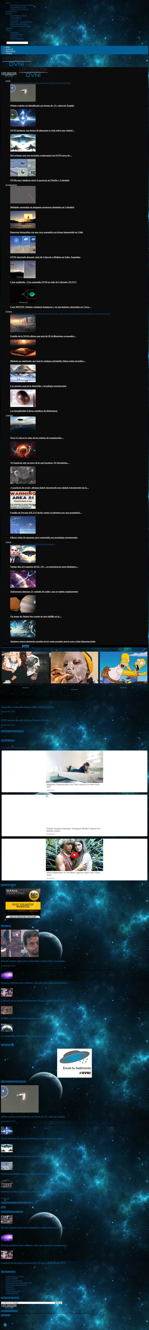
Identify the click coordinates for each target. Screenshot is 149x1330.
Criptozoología (15, 18)
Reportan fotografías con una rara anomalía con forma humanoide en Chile (46, 232)
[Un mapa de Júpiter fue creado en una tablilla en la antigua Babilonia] (23, 612)
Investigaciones (11, 11)
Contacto (9, 53)
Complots (9, 28)
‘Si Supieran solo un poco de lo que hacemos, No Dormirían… (39, 463)
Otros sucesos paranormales (20, 26)
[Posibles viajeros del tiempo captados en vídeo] (7, 1014)
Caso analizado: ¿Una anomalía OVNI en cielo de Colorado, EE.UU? (43, 282)
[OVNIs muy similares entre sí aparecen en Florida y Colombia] (23, 176)
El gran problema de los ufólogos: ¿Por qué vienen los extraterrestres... (34, 983)
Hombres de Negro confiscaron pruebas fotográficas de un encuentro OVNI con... (39, 1191)
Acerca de (9, 49)
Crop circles (14, 20)
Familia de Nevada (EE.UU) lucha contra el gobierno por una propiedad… (46, 512)
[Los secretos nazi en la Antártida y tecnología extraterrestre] (23, 381)
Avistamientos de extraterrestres (21, 5)
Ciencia (8, 30)
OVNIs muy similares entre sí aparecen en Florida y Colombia (39, 180)
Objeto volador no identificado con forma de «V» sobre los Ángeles (42, 105)
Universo (13, 36)
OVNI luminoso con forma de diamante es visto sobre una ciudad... (33, 1138)
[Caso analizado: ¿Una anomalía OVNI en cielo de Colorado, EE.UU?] (23, 278)
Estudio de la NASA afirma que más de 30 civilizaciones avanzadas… (43, 336)
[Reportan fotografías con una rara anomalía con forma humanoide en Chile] (23, 228)
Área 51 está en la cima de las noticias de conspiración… (37, 438)
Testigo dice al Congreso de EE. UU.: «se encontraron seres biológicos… (44, 566)
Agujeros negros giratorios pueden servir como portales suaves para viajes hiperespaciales (52, 641)
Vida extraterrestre (17, 39)
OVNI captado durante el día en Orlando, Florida (25, 720)
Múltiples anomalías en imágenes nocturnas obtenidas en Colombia (42, 207)
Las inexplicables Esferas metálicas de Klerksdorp (34, 411)
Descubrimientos (16, 34)
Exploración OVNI (8, 711)
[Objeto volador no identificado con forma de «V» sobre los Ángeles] (23, 101)
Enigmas (9, 13)
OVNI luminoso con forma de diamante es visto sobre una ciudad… (42, 130)
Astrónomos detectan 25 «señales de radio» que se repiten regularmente (44, 591)
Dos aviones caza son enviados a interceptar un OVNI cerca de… (41, 155)
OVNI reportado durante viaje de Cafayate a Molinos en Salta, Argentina (45, 257)
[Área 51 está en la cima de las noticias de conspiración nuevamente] (23, 433)
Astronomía (14, 32)
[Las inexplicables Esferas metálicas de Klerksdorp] (23, 406)
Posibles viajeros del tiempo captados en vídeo (23, 1018)
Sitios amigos (10, 51)
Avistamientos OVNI (18, 7)
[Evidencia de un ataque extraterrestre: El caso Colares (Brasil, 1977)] (7, 996)
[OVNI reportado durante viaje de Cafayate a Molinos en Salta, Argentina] (23, 253)
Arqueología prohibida (18, 15)
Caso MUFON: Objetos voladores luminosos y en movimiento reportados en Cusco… (50, 307)
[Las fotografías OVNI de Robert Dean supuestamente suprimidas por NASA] (7, 1031)
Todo (12, 83)
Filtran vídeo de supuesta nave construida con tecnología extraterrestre (44, 537)
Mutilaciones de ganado (19, 24)
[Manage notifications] (5, 1325)
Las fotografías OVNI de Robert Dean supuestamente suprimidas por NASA (37, 1036)
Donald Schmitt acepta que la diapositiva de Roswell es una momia (33, 961)
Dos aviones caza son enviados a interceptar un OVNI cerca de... (31, 1156)
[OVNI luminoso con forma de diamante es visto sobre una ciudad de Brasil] (23, 126)
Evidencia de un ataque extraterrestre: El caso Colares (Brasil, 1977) (33, 1000)
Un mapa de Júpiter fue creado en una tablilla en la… (36, 616)
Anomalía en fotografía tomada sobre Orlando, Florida (27, 707)
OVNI (8, 3)
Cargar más (5, 1198)
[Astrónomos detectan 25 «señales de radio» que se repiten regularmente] (23, 587)
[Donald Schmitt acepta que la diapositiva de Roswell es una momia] (20, 956)
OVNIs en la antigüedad (19, 9)
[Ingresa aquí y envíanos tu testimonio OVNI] (74, 1077)
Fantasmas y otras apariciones (21, 22)
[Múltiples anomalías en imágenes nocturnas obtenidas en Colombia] (23, 203)
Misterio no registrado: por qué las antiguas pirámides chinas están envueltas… (48, 361)
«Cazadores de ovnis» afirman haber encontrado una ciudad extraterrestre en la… (49, 487)
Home (8, 47)
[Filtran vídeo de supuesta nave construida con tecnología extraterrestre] (23, 533)
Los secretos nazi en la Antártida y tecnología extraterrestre (38, 386)
